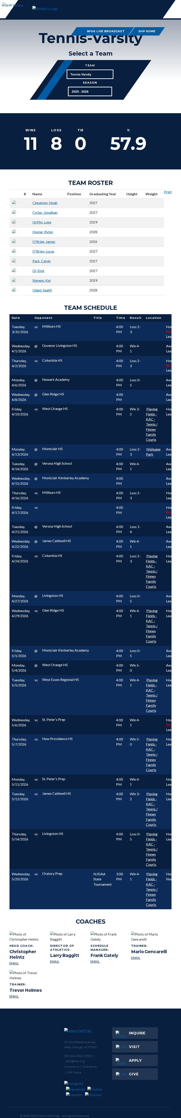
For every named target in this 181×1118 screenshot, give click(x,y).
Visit (134, 1047)
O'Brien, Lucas (43, 251)
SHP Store (74, 1072)
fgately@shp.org (109, 961)
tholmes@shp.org (25, 996)
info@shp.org (75, 1061)
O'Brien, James (43, 241)
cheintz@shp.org (28, 963)
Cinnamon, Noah (44, 203)
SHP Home (147, 31)
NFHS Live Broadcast (106, 31)
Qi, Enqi (38, 271)
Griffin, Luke (41, 222)
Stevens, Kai (41, 280)
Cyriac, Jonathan (44, 212)
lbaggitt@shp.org (68, 961)
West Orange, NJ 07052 (80, 1047)
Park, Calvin (41, 261)
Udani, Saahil (42, 290)
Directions (90, 1066)
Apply (135, 1060)
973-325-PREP (74, 1056)
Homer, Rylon (42, 232)
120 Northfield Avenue (79, 1042)
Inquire (137, 1033)
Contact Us (71, 1066)
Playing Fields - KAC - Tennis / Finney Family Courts (152, 424)
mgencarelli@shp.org (149, 958)
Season (90, 83)
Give (134, 1074)
